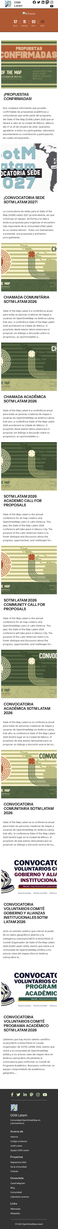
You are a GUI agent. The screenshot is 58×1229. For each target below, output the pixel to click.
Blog (12, 1187)
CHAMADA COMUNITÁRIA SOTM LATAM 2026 (26, 299)
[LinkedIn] (25, 1095)
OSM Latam (18, 4)
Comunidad (16, 1192)
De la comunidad (18, 1166)
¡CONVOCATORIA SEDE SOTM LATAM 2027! (24, 200)
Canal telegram (17, 1183)
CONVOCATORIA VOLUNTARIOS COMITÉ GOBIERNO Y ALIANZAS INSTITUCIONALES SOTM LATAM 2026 (26, 913)
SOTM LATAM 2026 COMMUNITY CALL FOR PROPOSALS (24, 604)
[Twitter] (18, 1095)
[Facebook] (12, 1095)
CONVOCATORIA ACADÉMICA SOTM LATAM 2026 (27, 708)
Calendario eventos (19, 1196)
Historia (14, 1136)
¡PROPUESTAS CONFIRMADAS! (18, 96)
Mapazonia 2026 (18, 1162)
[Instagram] (38, 1095)
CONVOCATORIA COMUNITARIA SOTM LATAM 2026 (29, 808)
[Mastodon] (31, 1095)
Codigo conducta (18, 1141)
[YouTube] (45, 1095)
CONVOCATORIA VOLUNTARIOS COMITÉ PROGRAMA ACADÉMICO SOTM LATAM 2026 (26, 1023)
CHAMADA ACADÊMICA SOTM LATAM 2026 (25, 399)
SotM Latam (16, 1145)
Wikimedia (15, 1208)
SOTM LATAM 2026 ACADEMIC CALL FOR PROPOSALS (23, 500)
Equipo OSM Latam (19, 1150)
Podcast (14, 1171)
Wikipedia (15, 1213)
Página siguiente (46, 1079)
